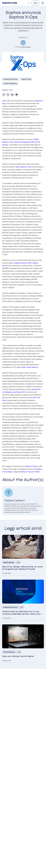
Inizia (35, 3)
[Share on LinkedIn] (12, 94)
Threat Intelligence (10, 83)
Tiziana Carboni (26, 47)
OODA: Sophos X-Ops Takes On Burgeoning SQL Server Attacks (21, 142)
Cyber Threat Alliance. (29, 367)
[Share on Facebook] (16, 94)
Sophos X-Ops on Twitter (30, 472)
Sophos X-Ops (26, 79)
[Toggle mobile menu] (43, 3)
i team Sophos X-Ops (23, 167)
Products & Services (11, 79)
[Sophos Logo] (9, 3)
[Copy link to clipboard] (3, 94)
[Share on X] (8, 94)
